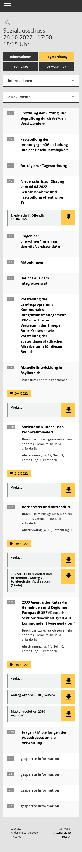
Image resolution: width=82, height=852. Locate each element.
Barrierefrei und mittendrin (46, 506)
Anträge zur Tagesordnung (44, 165)
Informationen (21, 57)
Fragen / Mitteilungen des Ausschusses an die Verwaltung (44, 737)
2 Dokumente (19, 96)
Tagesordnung (57, 57)
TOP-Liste (21, 66)
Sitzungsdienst (62, 834)
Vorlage (16, 408)
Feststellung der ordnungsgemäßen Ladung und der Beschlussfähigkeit (44, 144)
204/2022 (21, 393)
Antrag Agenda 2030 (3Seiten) (33, 695)
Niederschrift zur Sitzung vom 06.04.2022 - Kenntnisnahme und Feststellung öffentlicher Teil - (42, 192)
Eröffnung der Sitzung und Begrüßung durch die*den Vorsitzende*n (43, 118)
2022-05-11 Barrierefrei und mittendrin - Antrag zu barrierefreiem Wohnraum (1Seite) (31, 579)
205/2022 (21, 543)
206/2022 (21, 664)
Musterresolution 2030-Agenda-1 (28, 713)
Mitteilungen (32, 262)
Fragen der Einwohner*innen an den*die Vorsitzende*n (40, 241)
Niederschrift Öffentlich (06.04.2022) (28, 217)
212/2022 (21, 473)
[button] (68, 217)
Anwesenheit (56, 66)
